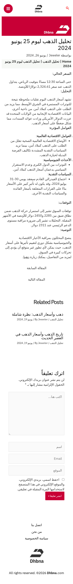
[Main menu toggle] (8, 8)
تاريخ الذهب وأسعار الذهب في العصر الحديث (39, 336)
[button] (67, 8)
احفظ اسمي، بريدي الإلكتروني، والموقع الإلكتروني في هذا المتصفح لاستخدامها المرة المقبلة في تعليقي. (40, 484)
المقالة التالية (36, 279)
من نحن (36, 532)
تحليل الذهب (51, 61)
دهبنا (26, 257)
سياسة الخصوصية (36, 538)
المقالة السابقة (36, 268)
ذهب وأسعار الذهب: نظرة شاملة (37, 314)
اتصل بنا (36, 525)
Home (66, 61)
